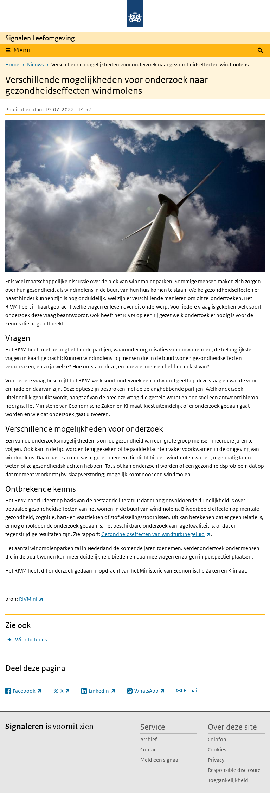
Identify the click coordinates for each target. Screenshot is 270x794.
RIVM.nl (31, 598)
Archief (148, 739)
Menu (22, 50)
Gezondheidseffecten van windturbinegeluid (156, 534)
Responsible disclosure (234, 770)
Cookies (217, 749)
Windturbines (31, 639)
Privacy (216, 759)
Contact (149, 749)
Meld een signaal (160, 759)
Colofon (217, 739)
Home (12, 64)
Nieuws (35, 64)
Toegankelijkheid (228, 780)
